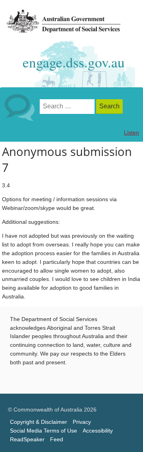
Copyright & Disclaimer (38, 422)
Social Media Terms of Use (43, 431)
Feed (56, 439)
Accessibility (98, 431)
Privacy (82, 422)
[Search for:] (68, 107)
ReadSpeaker (27, 439)
